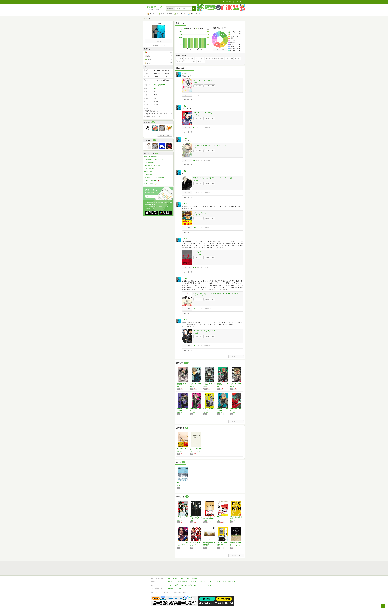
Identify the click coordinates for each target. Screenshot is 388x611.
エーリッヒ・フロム (195, 451)
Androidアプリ (172, 588)
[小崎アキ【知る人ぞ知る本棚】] (148, 149)
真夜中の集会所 (149, 168)
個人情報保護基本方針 (182, 581)
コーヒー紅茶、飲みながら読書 (153, 159)
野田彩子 (179, 545)
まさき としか (197, 254)
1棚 (155, 88)
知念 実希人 (233, 520)
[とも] (169, 149)
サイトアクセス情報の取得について (225, 581)
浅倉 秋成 (179, 520)
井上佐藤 (195, 333)
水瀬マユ (195, 147)
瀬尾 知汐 (180, 58)
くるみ (184, 73)
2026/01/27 (207, 95)
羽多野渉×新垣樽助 (218, 58)
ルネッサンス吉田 (190, 61)
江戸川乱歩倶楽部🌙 (150, 184)
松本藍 (195, 82)
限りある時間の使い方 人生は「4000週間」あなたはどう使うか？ (215, 294)
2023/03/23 (208, 267)
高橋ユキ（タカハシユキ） (223, 545)
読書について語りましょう (152, 156)
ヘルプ (169, 585)
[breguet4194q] (162, 131)
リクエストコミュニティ (206, 585)
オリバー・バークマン (199, 296)
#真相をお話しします (200, 213)
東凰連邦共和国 (149, 174)
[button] (194, 8)
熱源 (178, 482)
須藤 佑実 (180, 61)
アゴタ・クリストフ (235, 545)
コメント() (199, 95)
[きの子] (169, 131)
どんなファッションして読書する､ (154, 178)
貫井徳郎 (205, 545)
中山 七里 (219, 520)
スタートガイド (185, 578)
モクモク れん (189, 58)
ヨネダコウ (201, 61)
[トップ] (144, 19)
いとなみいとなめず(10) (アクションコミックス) (209, 145)
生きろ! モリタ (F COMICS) (202, 80)
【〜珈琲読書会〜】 (150, 162)
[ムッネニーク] (148, 131)
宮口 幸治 (205, 520)
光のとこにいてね (181, 448)
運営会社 (170, 581)
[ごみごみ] (155, 131)
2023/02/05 (208, 308)
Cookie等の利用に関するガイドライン (201, 581)
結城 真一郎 (229, 58)
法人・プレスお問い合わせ (188, 585)
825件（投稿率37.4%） (160, 85)
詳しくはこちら (151, 196)
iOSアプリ (182, 588)
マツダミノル (199, 58)
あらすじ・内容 (209, 85)
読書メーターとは (172, 578)
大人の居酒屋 (148, 171)
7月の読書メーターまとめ (158, 45)
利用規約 (194, 578)
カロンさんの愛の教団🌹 (151, 181)
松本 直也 (179, 386)
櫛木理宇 (192, 520)
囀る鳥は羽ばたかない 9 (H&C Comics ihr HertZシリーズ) (212, 178)
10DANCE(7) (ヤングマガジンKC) (204, 331)
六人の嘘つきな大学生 (182, 517)
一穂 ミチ (179, 451)
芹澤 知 (208, 58)
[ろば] (162, 149)
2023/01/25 (207, 345)
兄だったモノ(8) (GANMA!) (202, 113)
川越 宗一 (179, 485)
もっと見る (221, 49)
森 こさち (238, 58)
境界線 (218, 517)
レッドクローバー (199, 252)
